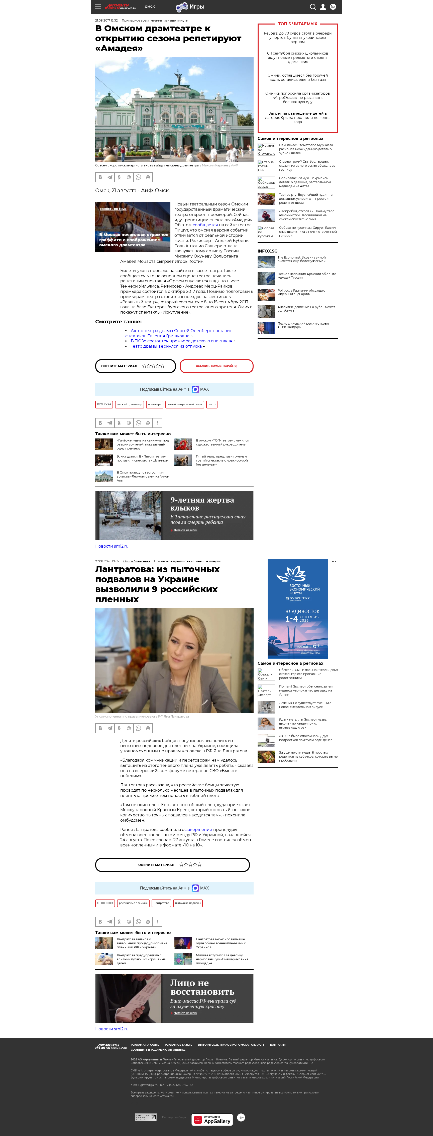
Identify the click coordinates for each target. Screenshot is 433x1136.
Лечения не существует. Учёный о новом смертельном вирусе (305, 705)
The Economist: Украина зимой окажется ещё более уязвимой (302, 259)
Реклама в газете (178, 1044)
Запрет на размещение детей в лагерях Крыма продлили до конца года (298, 117)
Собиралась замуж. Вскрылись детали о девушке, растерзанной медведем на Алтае (305, 182)
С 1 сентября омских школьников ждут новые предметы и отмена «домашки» (297, 57)
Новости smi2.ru (112, 546)
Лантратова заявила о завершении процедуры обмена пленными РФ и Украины (142, 943)
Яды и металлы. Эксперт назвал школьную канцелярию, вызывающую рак (304, 723)
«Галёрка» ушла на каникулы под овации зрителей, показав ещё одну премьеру (143, 444)
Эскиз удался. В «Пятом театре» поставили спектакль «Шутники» (142, 458)
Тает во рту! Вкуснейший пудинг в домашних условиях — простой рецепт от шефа (306, 198)
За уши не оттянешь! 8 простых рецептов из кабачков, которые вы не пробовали (308, 756)
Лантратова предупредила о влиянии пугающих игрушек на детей (141, 959)
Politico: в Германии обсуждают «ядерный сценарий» (302, 292)
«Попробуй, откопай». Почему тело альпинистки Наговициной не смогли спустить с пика (307, 215)
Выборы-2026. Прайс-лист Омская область (231, 1044)
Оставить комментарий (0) (216, 366)
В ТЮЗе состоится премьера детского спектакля (181, 341)
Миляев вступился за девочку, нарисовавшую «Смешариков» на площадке (222, 959)
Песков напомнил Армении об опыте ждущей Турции (307, 275)
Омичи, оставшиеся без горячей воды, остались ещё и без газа (298, 77)
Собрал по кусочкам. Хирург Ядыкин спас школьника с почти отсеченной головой (308, 232)
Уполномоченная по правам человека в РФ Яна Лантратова (142, 716)
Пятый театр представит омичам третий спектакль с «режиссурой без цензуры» (222, 460)
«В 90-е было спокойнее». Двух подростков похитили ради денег (305, 738)
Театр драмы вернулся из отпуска (166, 346)
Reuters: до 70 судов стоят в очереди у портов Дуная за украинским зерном (298, 37)
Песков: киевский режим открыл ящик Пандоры (303, 325)
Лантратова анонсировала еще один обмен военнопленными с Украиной (221, 943)
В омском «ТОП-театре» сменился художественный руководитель (222, 442)
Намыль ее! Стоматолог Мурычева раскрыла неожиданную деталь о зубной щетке (306, 149)
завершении (199, 829)
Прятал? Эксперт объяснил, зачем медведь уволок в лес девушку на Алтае (306, 690)
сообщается (205, 224)
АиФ (234, 165)
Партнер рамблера (174, 1117)
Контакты (277, 1044)
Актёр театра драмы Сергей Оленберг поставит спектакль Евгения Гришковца (178, 333)
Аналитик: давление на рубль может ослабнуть (306, 308)
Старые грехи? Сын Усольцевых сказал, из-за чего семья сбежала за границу (307, 165)
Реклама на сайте (145, 1044)
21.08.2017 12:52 (106, 20)
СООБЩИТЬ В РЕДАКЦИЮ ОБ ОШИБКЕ (158, 1049)
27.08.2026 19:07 (107, 561)
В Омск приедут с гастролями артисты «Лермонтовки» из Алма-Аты (143, 476)
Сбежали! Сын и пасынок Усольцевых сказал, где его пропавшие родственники (308, 674)
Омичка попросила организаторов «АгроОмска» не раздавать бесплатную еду (297, 97)
